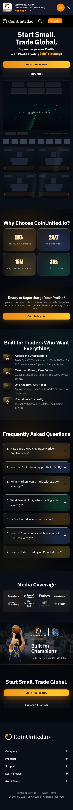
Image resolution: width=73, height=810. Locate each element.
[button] (36, 451)
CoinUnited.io (18, 21)
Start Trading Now (36, 64)
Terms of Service (26, 792)
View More (36, 73)
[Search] (39, 21)
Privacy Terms (48, 792)
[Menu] (68, 21)
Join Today (36, 316)
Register (55, 21)
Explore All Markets (36, 704)
